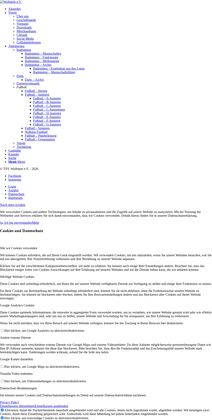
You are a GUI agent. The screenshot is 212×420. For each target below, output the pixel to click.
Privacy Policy (9, 402)
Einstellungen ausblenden (51, 406)
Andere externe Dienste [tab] (15, 337)
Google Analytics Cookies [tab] (17, 305)
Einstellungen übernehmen (17, 406)
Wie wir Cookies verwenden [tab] (18, 248)
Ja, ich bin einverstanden (16, 222)
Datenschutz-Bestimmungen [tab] (18, 388)
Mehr (35, 222)
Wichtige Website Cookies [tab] (17, 276)
